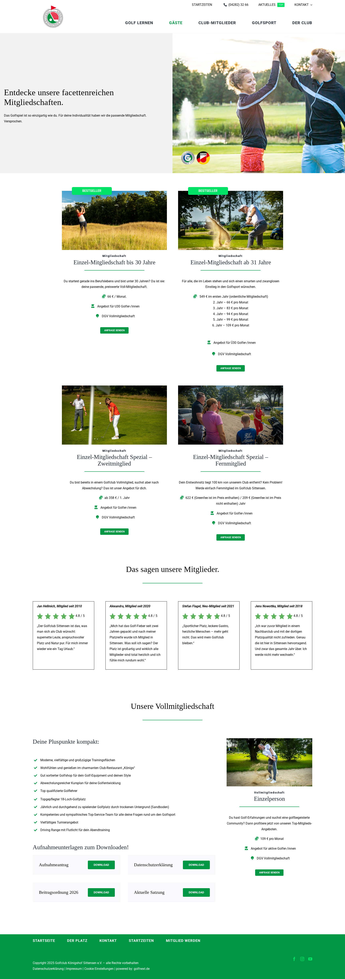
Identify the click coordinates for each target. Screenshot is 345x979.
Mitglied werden (183, 940)
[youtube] (310, 959)
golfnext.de (142, 969)
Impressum (74, 969)
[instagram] (302, 959)
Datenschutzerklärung (48, 969)
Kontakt (108, 940)
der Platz (77, 940)
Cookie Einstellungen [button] (98, 969)
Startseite (44, 940)
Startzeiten (141, 940)
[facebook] (294, 959)
